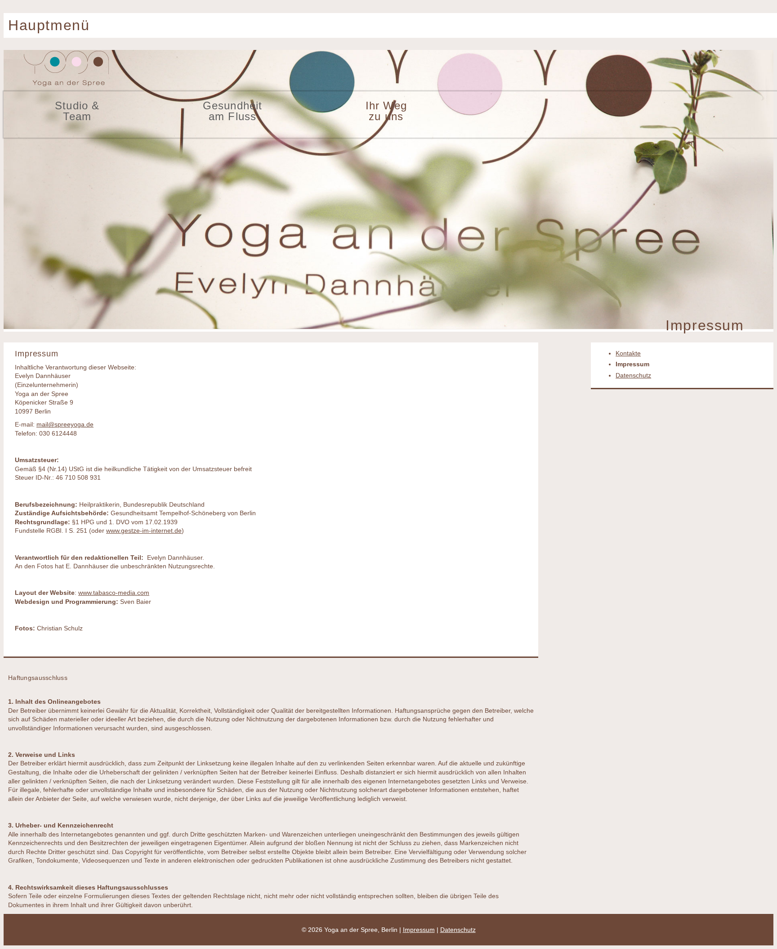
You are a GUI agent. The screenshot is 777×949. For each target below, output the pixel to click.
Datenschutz (633, 375)
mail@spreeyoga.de (65, 424)
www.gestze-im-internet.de (144, 530)
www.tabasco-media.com (113, 592)
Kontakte (628, 353)
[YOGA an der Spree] (66, 86)
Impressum (632, 364)
